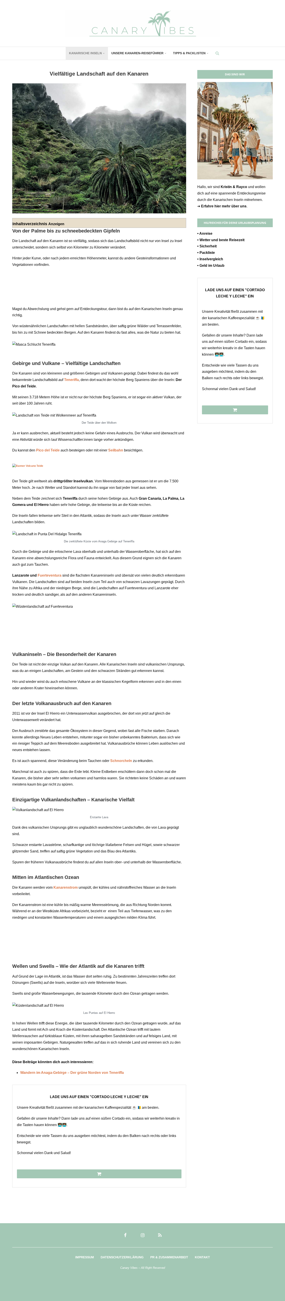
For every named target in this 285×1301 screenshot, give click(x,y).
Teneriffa (71, 380)
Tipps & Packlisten (189, 53)
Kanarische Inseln (85, 53)
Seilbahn (115, 450)
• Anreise (204, 233)
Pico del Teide (48, 450)
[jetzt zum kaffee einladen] (99, 1173)
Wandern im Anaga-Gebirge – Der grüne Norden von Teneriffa (72, 1072)
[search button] (217, 53)
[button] (10, 1291)
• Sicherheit (207, 246)
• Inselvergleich (210, 259)
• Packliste (206, 253)
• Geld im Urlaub (210, 265)
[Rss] (160, 1235)
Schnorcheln (121, 761)
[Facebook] (125, 1235)
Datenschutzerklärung (122, 1257)
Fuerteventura (49, 575)
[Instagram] (142, 1235)
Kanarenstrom (65, 887)
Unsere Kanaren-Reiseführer (137, 53)
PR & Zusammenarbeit (169, 1257)
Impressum (84, 1257)
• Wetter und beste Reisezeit (220, 240)
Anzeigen (56, 224)
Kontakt (202, 1257)
